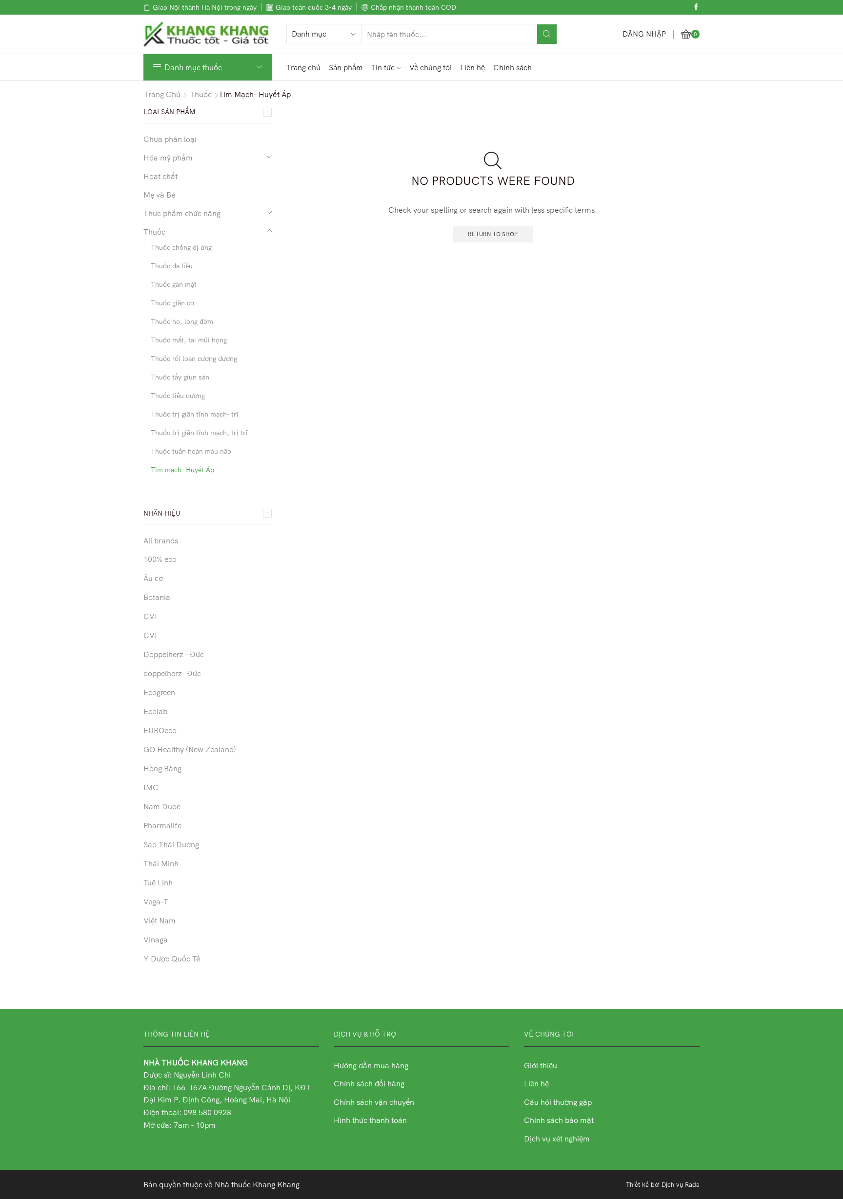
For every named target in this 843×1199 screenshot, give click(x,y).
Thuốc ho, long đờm (182, 321)
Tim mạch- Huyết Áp (182, 469)
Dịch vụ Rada (681, 1184)
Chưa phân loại (170, 139)
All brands (160, 540)
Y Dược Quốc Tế (171, 958)
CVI (150, 616)
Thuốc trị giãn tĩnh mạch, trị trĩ (199, 432)
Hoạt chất (160, 176)
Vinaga (155, 939)
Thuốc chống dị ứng (181, 247)
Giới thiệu (540, 1065)
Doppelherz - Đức (173, 654)
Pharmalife (162, 825)
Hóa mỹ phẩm (168, 157)
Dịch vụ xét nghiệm (557, 1138)
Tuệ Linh (158, 882)
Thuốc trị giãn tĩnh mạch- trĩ (195, 414)
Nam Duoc (162, 806)
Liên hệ (472, 67)
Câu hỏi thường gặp (558, 1102)
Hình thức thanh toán (370, 1120)
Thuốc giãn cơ (172, 303)
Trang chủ (303, 67)
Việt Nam (159, 920)
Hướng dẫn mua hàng (371, 1065)
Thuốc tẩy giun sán (180, 377)
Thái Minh (161, 863)
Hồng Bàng (162, 768)
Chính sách (512, 67)
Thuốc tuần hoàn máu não (191, 451)
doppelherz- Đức (172, 673)
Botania (156, 597)
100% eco (160, 559)
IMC (151, 787)
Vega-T (155, 901)
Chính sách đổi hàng (369, 1083)
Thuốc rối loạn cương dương (194, 358)
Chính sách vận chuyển (374, 1102)
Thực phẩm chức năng (182, 213)
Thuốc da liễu (172, 265)
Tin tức (383, 67)
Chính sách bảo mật (559, 1120)
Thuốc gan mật (174, 284)
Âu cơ (153, 578)
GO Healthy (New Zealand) (189, 749)
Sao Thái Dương (171, 844)
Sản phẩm (345, 67)
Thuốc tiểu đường (178, 395)
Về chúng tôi (430, 67)
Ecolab (155, 711)
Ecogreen (159, 692)
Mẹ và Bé (159, 195)
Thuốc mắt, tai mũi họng (189, 340)
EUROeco (160, 730)
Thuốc (201, 94)
